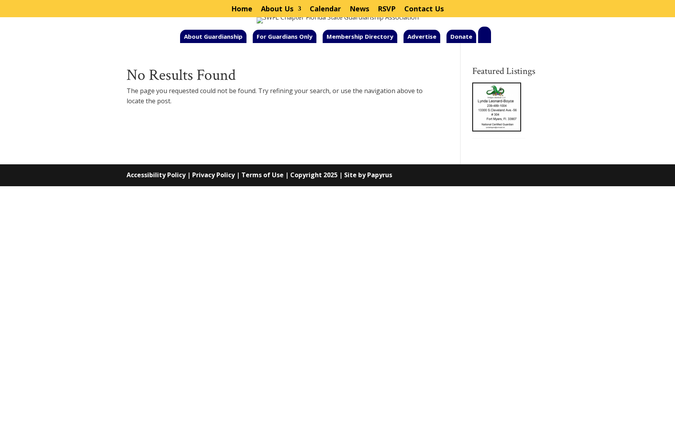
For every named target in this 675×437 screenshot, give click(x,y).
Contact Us (424, 9)
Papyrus (379, 175)
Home (241, 9)
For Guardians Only (284, 36)
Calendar (325, 9)
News (359, 9)
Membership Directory (360, 36)
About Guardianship (213, 36)
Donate (461, 36)
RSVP (387, 9)
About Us (277, 9)
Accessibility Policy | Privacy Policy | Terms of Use (205, 175)
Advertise (421, 36)
